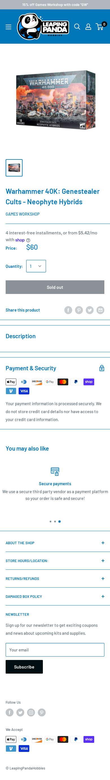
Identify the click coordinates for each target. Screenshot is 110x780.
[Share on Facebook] (68, 309)
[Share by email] (100, 309)
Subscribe (24, 666)
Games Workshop (22, 214)
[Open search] (77, 27)
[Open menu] (8, 27)
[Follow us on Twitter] (20, 712)
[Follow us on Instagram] (31, 712)
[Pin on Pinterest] (79, 309)
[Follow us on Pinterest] (42, 712)
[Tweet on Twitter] (90, 309)
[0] (99, 26)
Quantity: (14, 266)
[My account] (88, 27)
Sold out (55, 287)
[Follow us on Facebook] (10, 712)
